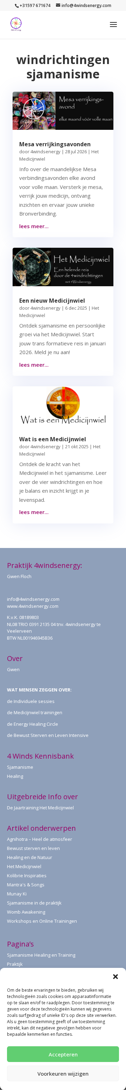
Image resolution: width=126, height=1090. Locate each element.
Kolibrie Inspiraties (27, 875)
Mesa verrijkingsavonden (55, 144)
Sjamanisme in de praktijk (34, 903)
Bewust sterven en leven (33, 848)
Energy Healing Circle (36, 724)
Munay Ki (17, 894)
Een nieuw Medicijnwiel (52, 300)
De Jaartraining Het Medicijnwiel (40, 807)
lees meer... (34, 226)
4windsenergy (45, 151)
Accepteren (63, 1054)
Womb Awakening (26, 912)
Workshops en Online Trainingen (42, 921)
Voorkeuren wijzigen (63, 1073)
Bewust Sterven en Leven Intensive (51, 735)
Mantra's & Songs (25, 884)
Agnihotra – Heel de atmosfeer (39, 839)
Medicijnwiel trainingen (38, 712)
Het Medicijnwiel (24, 866)
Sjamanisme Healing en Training (41, 955)
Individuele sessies (34, 701)
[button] (115, 976)
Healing (15, 776)
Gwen (13, 669)
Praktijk (15, 964)
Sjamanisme (20, 767)
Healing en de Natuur (29, 857)
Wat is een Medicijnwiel (52, 439)
